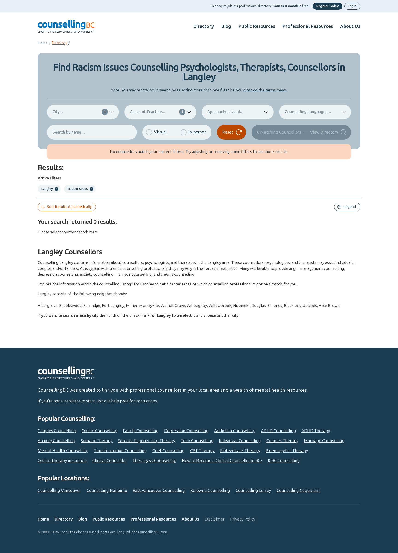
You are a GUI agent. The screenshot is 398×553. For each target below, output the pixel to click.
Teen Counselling (197, 440)
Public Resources (256, 26)
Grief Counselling (168, 450)
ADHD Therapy (315, 430)
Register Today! (327, 6)
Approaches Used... (225, 111)
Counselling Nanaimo (107, 490)
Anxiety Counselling (56, 440)
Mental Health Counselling (63, 450)
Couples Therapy (282, 440)
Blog (226, 26)
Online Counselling (99, 430)
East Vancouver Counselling (159, 490)
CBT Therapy (202, 450)
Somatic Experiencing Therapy (146, 440)
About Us (350, 26)
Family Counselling (141, 430)
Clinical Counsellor (109, 460)
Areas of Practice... (156, 111)
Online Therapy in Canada (62, 460)
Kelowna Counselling (210, 490)
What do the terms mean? (265, 90)
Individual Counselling (240, 440)
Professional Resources (307, 26)
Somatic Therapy (97, 440)
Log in (352, 6)
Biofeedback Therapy (240, 450)
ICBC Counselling (284, 460)
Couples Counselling (57, 430)
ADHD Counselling (278, 430)
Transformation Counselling (120, 450)
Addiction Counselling (234, 430)
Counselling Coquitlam (298, 490)
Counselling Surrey (253, 490)
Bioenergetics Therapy (287, 450)
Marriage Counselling (324, 440)
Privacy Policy (242, 519)
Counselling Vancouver (59, 490)
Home (43, 43)
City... (79, 111)
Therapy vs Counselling (154, 460)
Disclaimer (215, 519)
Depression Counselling (186, 430)
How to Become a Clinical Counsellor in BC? (222, 460)
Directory (203, 26)
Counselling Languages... (308, 111)
